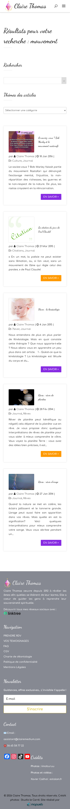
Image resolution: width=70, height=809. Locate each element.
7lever (16, 329)
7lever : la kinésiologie (48, 309)
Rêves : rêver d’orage (48, 481)
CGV (6, 651)
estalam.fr (56, 779)
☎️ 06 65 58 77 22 (14, 745)
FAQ (6, 646)
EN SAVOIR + (51, 197)
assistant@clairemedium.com (22, 739)
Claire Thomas (25, 156)
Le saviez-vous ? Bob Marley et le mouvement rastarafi (48, 141)
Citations (18, 250)
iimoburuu (47, 766)
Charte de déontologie (18, 656)
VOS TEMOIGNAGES (16, 641)
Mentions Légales (15, 667)
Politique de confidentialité (20, 662)
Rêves (27, 413)
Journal (28, 161)
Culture (17, 161)
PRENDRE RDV (12, 635)
